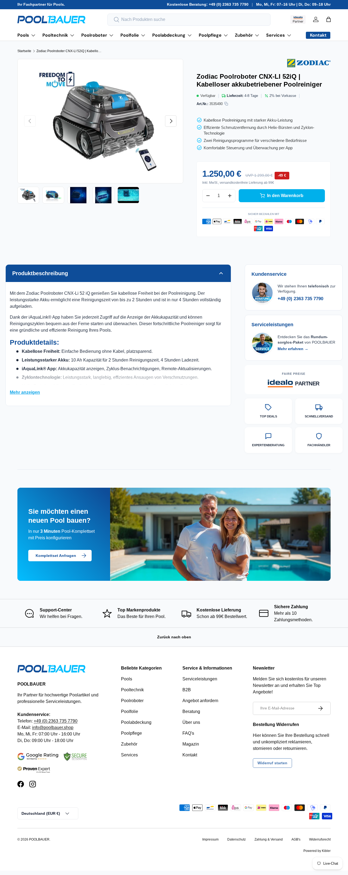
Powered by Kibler (317, 851)
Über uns (191, 722)
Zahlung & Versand (268, 839)
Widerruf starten (272, 763)
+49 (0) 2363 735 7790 (300, 298)
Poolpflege (210, 35)
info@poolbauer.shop (52, 727)
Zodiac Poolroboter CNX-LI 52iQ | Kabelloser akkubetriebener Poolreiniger (69, 51)
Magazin (190, 744)
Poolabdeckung (168, 35)
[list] (100, 121)
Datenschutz (236, 839)
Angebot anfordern (200, 700)
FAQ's (188, 733)
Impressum (210, 839)
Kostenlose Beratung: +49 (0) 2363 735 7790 (207, 4)
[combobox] (189, 20)
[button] (328, 19)
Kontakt (189, 755)
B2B (186, 689)
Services (275, 35)
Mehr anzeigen (25, 392)
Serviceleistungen (199, 679)
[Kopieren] (226, 103)
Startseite (24, 51)
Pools (23, 35)
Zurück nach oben (174, 637)
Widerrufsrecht (320, 839)
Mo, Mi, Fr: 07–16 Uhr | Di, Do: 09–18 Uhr (293, 4)
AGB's (295, 839)
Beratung (191, 711)
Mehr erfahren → (293, 349)
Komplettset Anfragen (56, 555)
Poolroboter (94, 35)
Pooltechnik (55, 35)
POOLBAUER (39, 839)
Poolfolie (129, 35)
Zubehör (244, 35)
